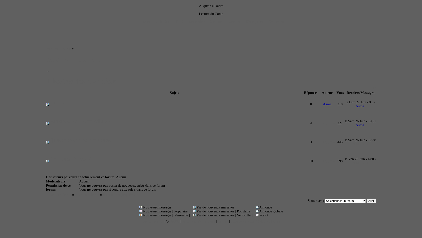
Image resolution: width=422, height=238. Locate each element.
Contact (223, 221)
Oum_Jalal (327, 123)
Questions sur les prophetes (80, 140)
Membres (216, 22)
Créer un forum (268, 221)
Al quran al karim (59, 49)
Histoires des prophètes (81, 81)
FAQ (179, 22)
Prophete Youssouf (70, 159)
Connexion (276, 22)
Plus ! (372, 88)
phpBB (174, 221)
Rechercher (197, 22)
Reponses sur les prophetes (79, 121)
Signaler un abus (242, 221)
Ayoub (56, 102)
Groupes (234, 22)
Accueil (145, 22)
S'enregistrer (254, 22)
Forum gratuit (153, 221)
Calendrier (163, 22)
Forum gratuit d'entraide (198, 221)
